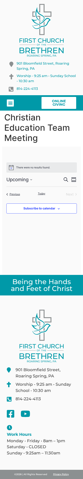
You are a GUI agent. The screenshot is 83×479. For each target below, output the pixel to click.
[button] (10, 103)
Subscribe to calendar (39, 208)
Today (41, 193)
